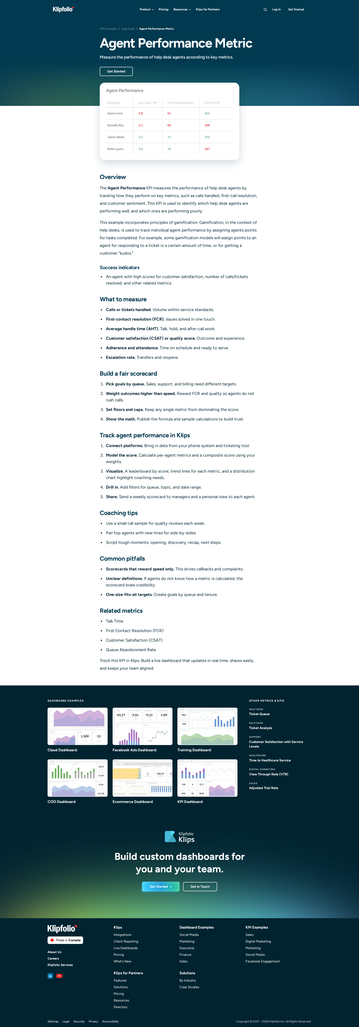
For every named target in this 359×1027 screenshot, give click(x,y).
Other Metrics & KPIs (266, 700)
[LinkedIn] (50, 976)
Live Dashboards (126, 948)
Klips (118, 927)
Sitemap (53, 1021)
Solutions (121, 987)
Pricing (163, 9)
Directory (120, 1007)
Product (145, 9)
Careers (53, 958)
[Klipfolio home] (63, 9)
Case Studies (189, 987)
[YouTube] (59, 976)
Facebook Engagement (263, 961)
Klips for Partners (208, 9)
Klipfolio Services (60, 965)
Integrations (122, 935)
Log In (276, 9)
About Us (54, 952)
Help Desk (128, 28)
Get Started (296, 9)
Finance (185, 955)
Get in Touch (200, 887)
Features (120, 980)
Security (79, 1021)
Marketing (187, 941)
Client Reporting (126, 941)
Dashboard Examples (66, 700)
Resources (180, 9)
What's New (123, 961)
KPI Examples (108, 28)
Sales (183, 961)
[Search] (265, 9)
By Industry (188, 980)
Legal (66, 1021)
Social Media (189, 935)
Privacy (93, 1021)
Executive (187, 948)
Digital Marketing (258, 941)
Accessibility (110, 1021)
